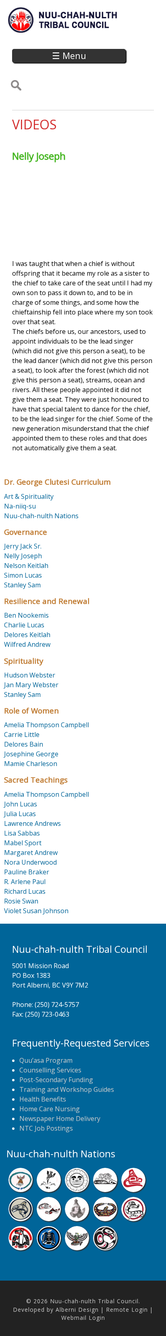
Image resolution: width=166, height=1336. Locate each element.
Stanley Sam (22, 584)
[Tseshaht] (49, 1247)
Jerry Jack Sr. (23, 546)
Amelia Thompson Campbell (46, 724)
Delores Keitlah (27, 634)
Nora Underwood (30, 862)
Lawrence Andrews (32, 823)
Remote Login (127, 1309)
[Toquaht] (20, 1247)
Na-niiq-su (20, 506)
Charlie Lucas (24, 625)
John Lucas (20, 804)
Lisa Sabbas (22, 833)
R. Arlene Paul (25, 881)
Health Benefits (42, 1099)
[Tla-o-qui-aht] (133, 1218)
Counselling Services (50, 1070)
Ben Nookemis (26, 615)
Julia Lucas (20, 813)
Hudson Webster (29, 675)
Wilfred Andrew (27, 644)
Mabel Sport (23, 842)
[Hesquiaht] (105, 1189)
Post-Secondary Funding (56, 1079)
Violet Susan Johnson (36, 910)
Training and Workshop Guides (66, 1089)
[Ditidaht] (49, 1189)
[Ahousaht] (20, 1189)
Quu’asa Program (46, 1060)
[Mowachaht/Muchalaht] (77, 1218)
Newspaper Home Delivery (59, 1118)
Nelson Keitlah (26, 565)
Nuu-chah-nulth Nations (41, 515)
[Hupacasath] (133, 1189)
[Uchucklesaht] (77, 1247)
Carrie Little (21, 734)
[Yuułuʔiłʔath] (105, 1247)
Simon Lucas (23, 575)
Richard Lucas (25, 891)
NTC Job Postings (46, 1128)
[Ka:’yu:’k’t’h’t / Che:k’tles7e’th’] (49, 1218)
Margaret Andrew (31, 852)
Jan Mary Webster (31, 684)
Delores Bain (23, 744)
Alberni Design (77, 1309)
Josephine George (31, 753)
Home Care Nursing (49, 1108)
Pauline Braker (26, 871)
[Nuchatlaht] (105, 1218)
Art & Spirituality (29, 496)
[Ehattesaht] (77, 1189)
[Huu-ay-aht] (20, 1218)
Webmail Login (83, 1317)
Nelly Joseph (23, 555)
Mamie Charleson (30, 763)
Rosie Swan (21, 901)
